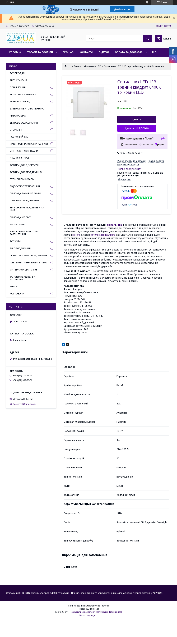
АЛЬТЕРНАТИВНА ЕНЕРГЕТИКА (28, 262)
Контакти (86, 52)
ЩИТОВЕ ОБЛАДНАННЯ (24, 122)
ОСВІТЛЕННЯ (18, 87)
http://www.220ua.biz (23, 399)
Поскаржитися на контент (82, 612)
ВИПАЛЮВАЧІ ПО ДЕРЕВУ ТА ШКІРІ (27, 209)
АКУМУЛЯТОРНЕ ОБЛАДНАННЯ (28, 255)
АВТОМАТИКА (18, 115)
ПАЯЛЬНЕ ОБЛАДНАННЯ (24, 200)
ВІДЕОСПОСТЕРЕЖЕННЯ (25, 186)
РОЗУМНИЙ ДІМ (19, 137)
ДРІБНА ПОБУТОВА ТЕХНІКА (27, 108)
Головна (15, 52)
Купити (137, 119)
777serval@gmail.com (24, 404)
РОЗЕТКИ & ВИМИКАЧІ (23, 94)
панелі (76, 234)
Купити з (131, 128)
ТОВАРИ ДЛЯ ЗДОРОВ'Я (24, 165)
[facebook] (63, 345)
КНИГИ (13, 286)
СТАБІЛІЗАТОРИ (19, 158)
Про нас (68, 52)
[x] (67, 345)
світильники (115, 224)
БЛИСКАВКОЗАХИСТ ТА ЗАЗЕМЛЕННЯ (24, 233)
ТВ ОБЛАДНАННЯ (20, 248)
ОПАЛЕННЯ (16, 129)
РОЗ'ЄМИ (15, 241)
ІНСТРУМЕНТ (18, 224)
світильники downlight (102, 234)
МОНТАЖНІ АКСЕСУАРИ (24, 151)
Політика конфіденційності (109, 612)
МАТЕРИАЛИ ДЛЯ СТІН (23, 269)
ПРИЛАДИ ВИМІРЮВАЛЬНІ (25, 193)
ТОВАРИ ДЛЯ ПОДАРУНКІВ (26, 172)
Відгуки (104, 52)
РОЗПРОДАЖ (17, 73)
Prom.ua (105, 606)
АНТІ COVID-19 (18, 80)
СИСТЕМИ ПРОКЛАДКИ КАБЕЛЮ (29, 144)
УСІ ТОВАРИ (17, 293)
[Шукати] (147, 38)
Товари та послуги (40, 52)
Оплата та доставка (128, 52)
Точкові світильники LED (87, 66)
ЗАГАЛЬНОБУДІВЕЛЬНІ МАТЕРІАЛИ (23, 278)
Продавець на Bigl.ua (88, 609)
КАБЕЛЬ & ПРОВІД (20, 101)
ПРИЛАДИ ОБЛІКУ (20, 217)
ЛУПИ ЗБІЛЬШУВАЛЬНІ (23, 179)
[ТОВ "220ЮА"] (21, 43)
